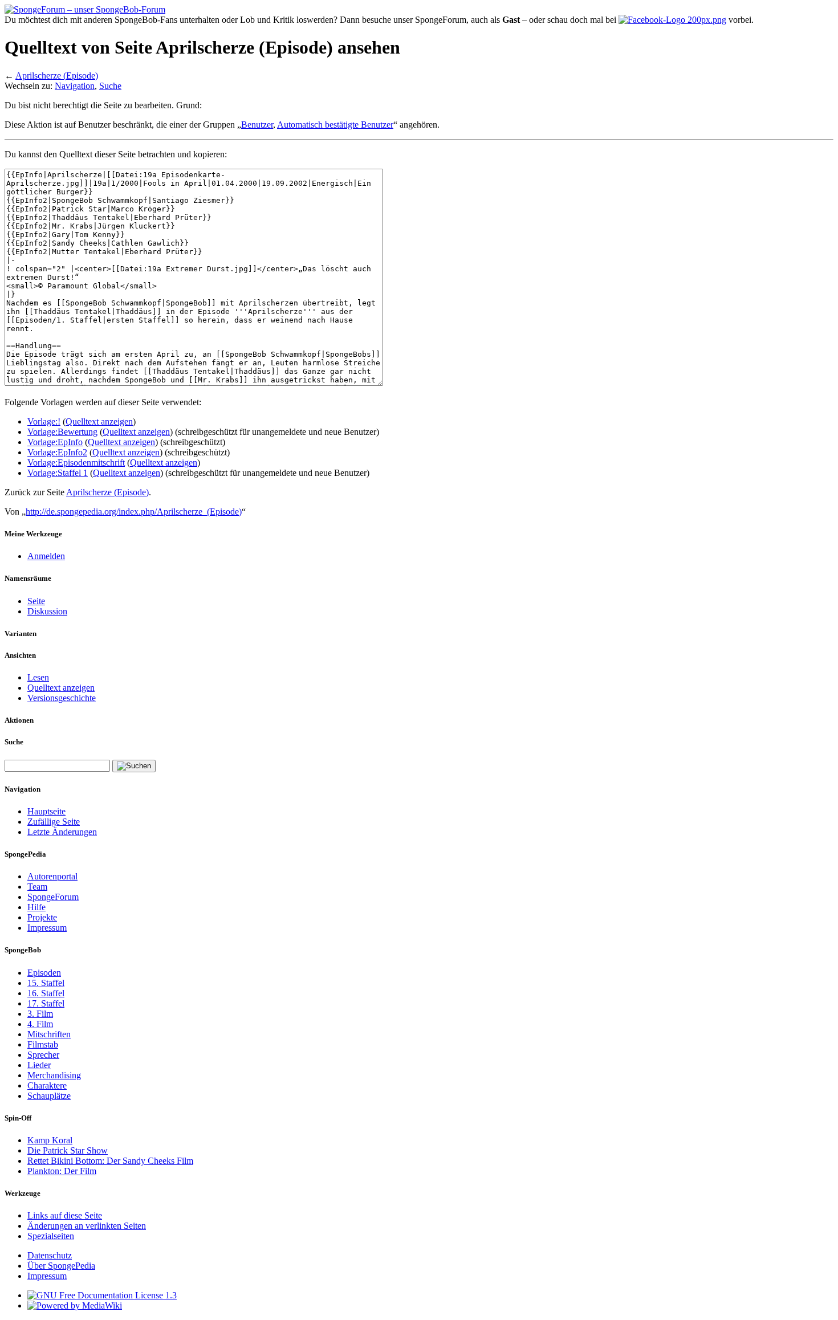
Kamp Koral (49, 1140)
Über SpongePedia (61, 1265)
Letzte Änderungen (62, 832)
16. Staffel (45, 993)
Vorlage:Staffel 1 (57, 473)
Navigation (75, 86)
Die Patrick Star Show (67, 1150)
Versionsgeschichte (61, 698)
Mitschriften (49, 1034)
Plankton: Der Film (61, 1171)
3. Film (40, 1013)
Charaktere (47, 1085)
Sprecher (43, 1055)
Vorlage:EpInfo (55, 442)
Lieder (39, 1065)
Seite (36, 601)
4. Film (40, 1024)
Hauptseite (46, 811)
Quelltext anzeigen (99, 421)
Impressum (47, 927)
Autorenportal (52, 876)
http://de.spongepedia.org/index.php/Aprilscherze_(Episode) (134, 511)
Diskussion (47, 611)
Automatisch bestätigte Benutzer (335, 124)
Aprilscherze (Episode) (56, 75)
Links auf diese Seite (64, 1215)
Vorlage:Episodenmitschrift (76, 462)
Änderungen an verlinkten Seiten (86, 1226)
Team (37, 886)
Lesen (38, 677)
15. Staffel (45, 983)
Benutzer (257, 124)
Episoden (44, 972)
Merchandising (54, 1075)
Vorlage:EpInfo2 (57, 452)
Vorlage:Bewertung (62, 432)
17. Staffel (45, 1003)
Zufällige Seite (53, 821)
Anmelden (46, 556)
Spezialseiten (50, 1236)
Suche (110, 86)
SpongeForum (53, 897)
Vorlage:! (43, 421)
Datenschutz (49, 1255)
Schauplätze (49, 1096)
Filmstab (42, 1044)
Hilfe (36, 907)
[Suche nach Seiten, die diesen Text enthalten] (134, 766)
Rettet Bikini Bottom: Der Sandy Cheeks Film (110, 1161)
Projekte (42, 917)
